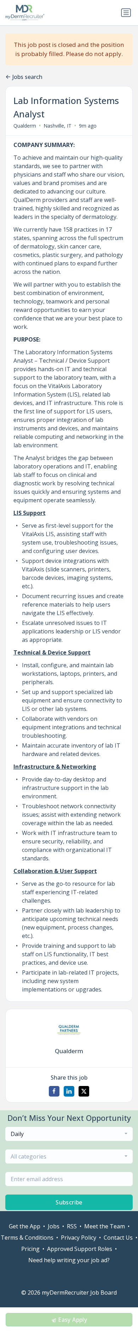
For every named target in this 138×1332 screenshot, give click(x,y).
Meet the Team (104, 1226)
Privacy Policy (78, 1237)
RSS (72, 1226)
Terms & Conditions (27, 1237)
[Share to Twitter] (84, 1091)
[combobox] (69, 1134)
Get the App (24, 1226)
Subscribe (69, 1202)
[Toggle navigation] (126, 12)
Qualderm (24, 125)
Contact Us (118, 1237)
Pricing (30, 1249)
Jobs (53, 1226)
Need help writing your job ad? (69, 1260)
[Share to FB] (54, 1091)
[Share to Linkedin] (69, 1091)
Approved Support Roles (79, 1249)
